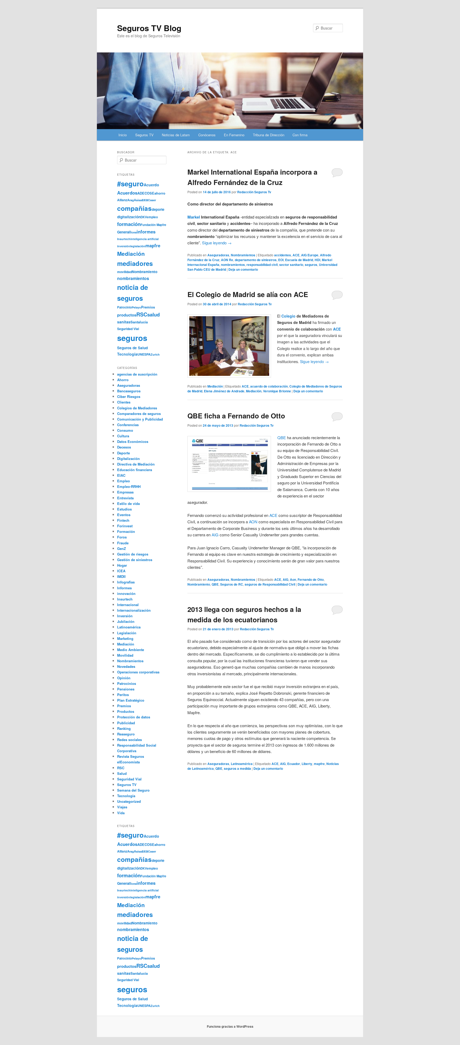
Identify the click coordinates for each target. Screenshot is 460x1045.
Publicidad (126, 722)
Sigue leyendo (217, 242)
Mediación (215, 386)
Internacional (128, 604)
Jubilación (125, 621)
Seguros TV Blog (149, 28)
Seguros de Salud (132, 347)
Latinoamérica (242, 763)
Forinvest (125, 525)
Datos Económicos (132, 441)
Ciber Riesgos (128, 396)
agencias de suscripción (137, 374)
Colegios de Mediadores (137, 407)
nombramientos (233, 264)
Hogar (122, 565)
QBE (281, 437)
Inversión (125, 615)
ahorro (159, 193)
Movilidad (125, 655)
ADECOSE (145, 193)
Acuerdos (127, 193)
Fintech (123, 520)
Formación (126, 531)
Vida (121, 812)
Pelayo (136, 307)
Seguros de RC (231, 584)
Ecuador (293, 763)
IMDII (121, 576)
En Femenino (234, 134)
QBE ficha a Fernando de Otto (236, 416)
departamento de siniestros (256, 259)
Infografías (126, 582)
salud (153, 314)
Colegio (288, 316)
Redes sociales (129, 739)
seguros (311, 264)
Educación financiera (134, 469)
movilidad (124, 271)
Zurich (155, 354)
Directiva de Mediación (136, 464)
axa (145, 199)
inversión (123, 246)
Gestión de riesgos (132, 554)
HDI (317, 259)
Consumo (125, 430)
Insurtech (123, 239)
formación (129, 224)
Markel (193, 217)
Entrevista (125, 497)
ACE (296, 255)
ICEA (121, 570)
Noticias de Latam (176, 134)
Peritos (123, 694)
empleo (152, 217)
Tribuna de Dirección (268, 134)
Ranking (124, 728)
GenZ (121, 548)
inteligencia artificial (144, 239)
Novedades (126, 666)
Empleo (123, 480)
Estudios (124, 509)
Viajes (122, 806)
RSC (141, 314)
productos (126, 315)
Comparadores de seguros (139, 413)
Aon (293, 579)
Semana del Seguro (133, 790)
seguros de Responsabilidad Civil (270, 584)
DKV (144, 217)
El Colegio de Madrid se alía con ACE (247, 294)
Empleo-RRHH (129, 486)
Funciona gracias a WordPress (230, 1026)
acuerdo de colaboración (269, 386)
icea (134, 232)
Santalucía (139, 321)
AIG (215, 534)
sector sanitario (291, 264)
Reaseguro (126, 734)
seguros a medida (237, 768)
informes (146, 231)
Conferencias (128, 424)
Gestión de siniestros (134, 559)
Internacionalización (134, 610)
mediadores (135, 263)
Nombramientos (243, 255)
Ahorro (123, 379)
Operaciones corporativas (138, 671)
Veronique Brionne (277, 391)
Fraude (123, 542)
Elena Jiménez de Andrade (224, 391)
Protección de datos (133, 716)
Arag (130, 200)
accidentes (282, 255)
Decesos (124, 447)
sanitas (123, 321)
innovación (126, 593)
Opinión (123, 677)
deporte (158, 209)
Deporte (123, 452)
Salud (122, 773)
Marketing (125, 638)
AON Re (227, 259)
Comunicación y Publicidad (140, 419)
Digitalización (128, 458)
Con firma (300, 134)
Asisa (138, 200)
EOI (281, 259)
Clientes (123, 402)
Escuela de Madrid (299, 259)
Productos (125, 711)
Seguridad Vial (128, 328)
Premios (148, 307)
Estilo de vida (128, 503)
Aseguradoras (218, 255)
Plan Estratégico (130, 700)
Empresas (125, 492)
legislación (137, 246)
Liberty (307, 763)
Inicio (122, 134)
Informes (124, 587)
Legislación (126, 632)
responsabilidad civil (262, 264)
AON (253, 521)
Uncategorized (129, 801)
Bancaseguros (129, 390)
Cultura (123, 435)
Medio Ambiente (130, 649)
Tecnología (127, 354)
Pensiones (125, 689)
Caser (152, 200)
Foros (122, 537)
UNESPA (144, 354)
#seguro (130, 183)
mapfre (319, 763)
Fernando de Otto (311, 579)
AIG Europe (309, 255)
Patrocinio (124, 307)
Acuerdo (151, 184)
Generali (124, 231)
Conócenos (207, 134)
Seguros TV (144, 134)
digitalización (129, 216)
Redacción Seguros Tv (254, 192)
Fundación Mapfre (153, 225)
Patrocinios (126, 683)
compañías (134, 208)
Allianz (122, 200)
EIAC (121, 475)
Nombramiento (198, 584)
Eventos (123, 514)
